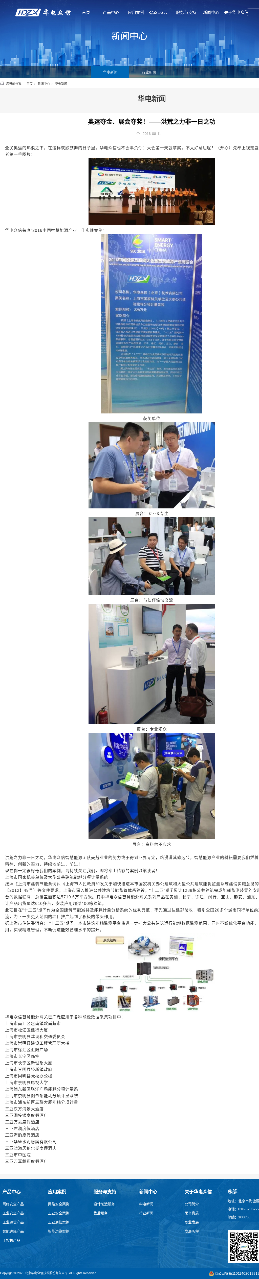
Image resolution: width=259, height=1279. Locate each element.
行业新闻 (149, 72)
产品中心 (111, 12)
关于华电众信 (236, 12)
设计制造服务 (104, 1204)
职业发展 (192, 1222)
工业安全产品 (13, 1213)
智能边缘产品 (13, 1231)
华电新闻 (110, 72)
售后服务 (101, 1213)
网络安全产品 (13, 1204)
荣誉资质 (192, 1213)
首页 (86, 12)
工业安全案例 (58, 1213)
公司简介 (192, 1204)
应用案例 (136, 12)
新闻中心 (211, 12)
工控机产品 (11, 1240)
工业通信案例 (58, 1222)
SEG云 (161, 12)
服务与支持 (186, 12)
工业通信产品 (13, 1222)
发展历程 (192, 1231)
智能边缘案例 (58, 1231)
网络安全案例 (58, 1204)
